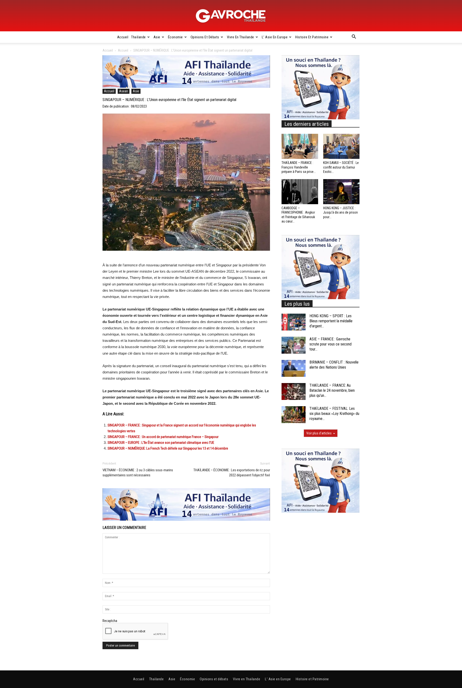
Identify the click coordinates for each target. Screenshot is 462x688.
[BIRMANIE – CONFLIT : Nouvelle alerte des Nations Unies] (294, 368)
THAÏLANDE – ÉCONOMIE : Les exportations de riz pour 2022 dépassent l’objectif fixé (231, 472)
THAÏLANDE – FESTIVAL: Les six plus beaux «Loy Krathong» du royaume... (334, 413)
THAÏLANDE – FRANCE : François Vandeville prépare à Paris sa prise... (299, 167)
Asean (123, 91)
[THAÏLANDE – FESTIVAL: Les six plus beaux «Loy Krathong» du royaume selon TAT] (294, 414)
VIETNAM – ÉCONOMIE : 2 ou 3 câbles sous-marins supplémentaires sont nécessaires (138, 472)
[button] (353, 37)
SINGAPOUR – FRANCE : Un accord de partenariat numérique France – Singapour (163, 437)
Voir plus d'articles (319, 433)
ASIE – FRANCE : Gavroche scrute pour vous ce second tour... (330, 344)
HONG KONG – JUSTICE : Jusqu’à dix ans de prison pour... (340, 212)
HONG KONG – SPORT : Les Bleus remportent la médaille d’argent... (331, 321)
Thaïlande (138, 37)
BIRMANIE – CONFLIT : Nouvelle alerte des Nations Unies (334, 365)
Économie (175, 37)
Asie (157, 37)
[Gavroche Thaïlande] (231, 16)
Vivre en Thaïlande (240, 37)
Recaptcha (110, 621)
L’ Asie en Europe (275, 37)
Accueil (122, 37)
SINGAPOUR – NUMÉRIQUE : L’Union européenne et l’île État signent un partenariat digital (169, 99)
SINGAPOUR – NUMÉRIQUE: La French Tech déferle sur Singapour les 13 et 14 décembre (168, 448)
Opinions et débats (205, 37)
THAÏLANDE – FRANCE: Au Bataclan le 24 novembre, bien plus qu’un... (332, 390)
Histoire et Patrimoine (311, 37)
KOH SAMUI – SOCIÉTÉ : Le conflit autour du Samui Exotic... (341, 167)
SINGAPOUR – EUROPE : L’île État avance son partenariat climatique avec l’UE (161, 442)
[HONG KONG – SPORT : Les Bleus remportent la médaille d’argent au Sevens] (294, 322)
